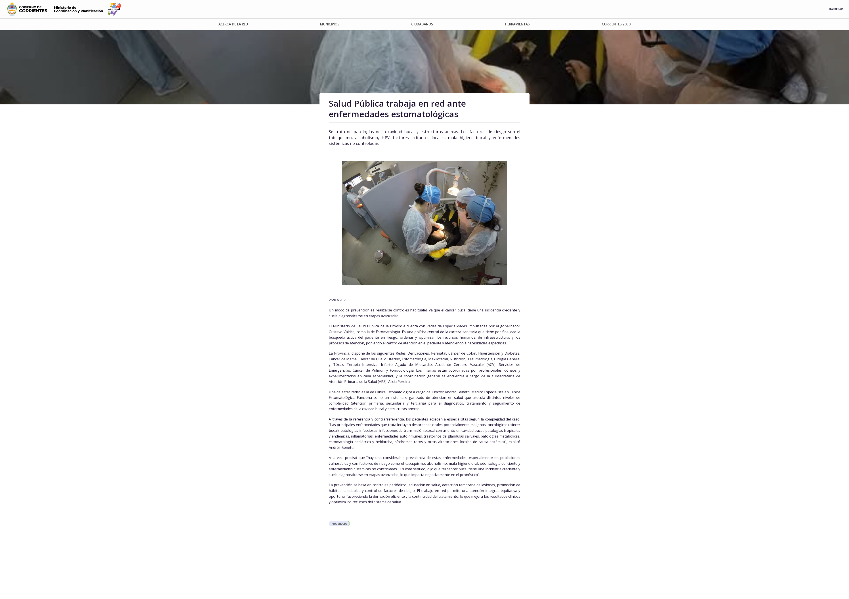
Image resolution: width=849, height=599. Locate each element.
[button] (233, 24)
